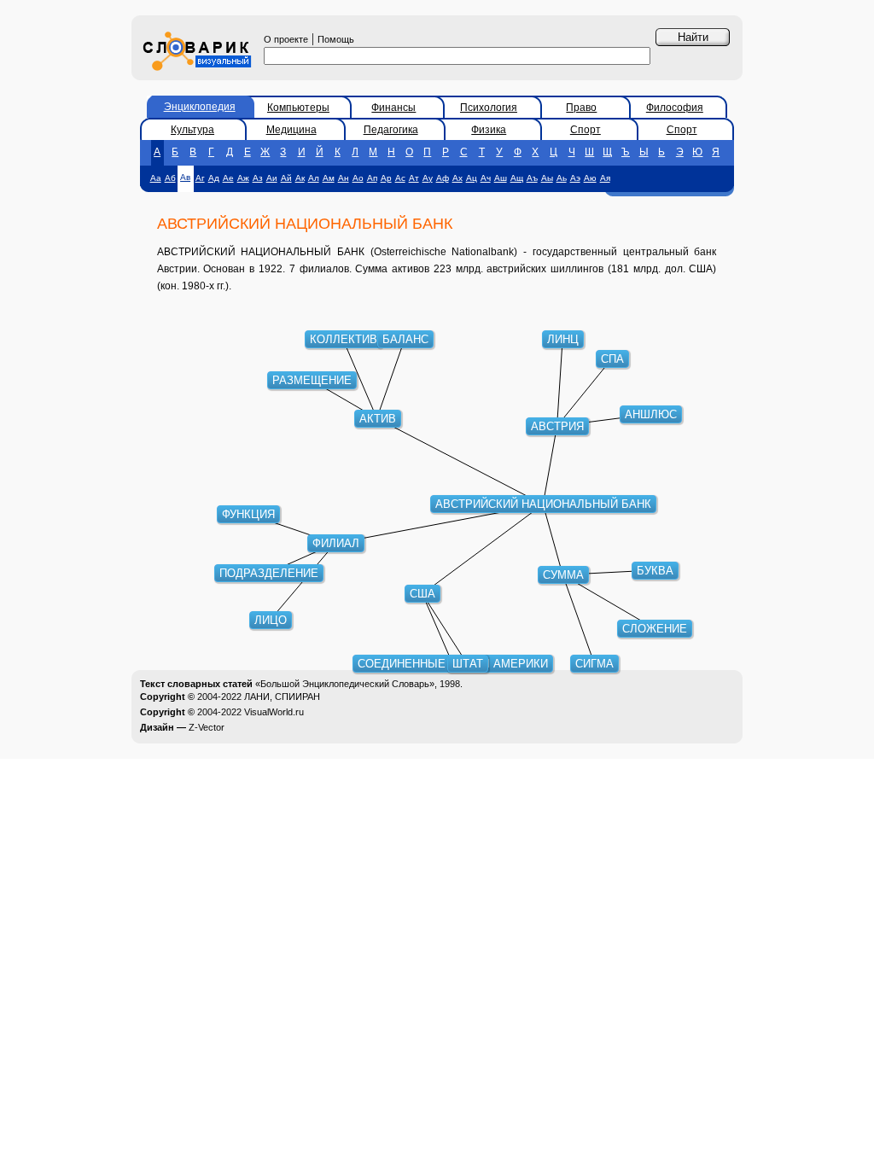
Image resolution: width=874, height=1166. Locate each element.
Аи (271, 178)
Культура (192, 130)
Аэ (575, 178)
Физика (488, 130)
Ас (400, 178)
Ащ (516, 178)
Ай (286, 178)
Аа (155, 178)
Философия (674, 108)
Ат (414, 178)
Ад (213, 178)
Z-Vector (206, 727)
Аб (170, 178)
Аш (500, 178)
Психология (488, 108)
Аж (243, 178)
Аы (547, 178)
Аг (200, 178)
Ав (185, 177)
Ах (457, 178)
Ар (386, 178)
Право (581, 108)
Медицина (291, 130)
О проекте (286, 39)
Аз (258, 178)
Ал (313, 178)
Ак (300, 178)
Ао (358, 178)
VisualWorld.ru (274, 712)
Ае (228, 178)
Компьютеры (298, 108)
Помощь (336, 39)
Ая (605, 178)
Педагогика (391, 130)
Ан (343, 178)
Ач (486, 178)
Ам (329, 178)
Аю (590, 178)
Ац (471, 178)
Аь (561, 178)
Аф (442, 178)
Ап (372, 178)
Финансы (393, 108)
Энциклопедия (200, 107)
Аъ (532, 178)
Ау (427, 178)
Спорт (585, 130)
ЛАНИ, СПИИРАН (282, 696)
